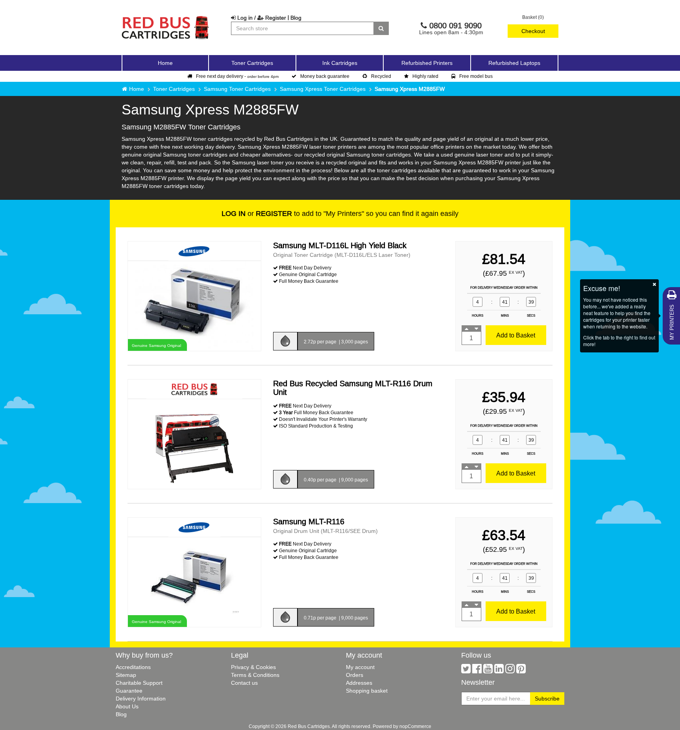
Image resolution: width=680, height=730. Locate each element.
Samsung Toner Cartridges (237, 89)
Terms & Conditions (255, 675)
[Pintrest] (521, 670)
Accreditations (133, 667)
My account (360, 667)
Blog (295, 18)
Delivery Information (141, 698)
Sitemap (126, 675)
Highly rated (425, 76)
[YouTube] (488, 670)
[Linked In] (499, 670)
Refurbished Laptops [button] (514, 63)
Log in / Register (261, 18)
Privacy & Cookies (253, 667)
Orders (354, 675)
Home (165, 63)
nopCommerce (415, 726)
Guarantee (129, 691)
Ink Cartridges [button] (339, 63)
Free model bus (476, 76)
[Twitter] (466, 670)
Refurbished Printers (427, 63)
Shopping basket (367, 691)
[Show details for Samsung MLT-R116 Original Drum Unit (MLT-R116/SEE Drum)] (194, 581)
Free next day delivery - (237, 76)
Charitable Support (139, 683)
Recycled (381, 76)
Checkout (533, 31)
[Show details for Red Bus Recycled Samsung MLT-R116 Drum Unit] (194, 443)
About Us (127, 706)
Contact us (244, 683)
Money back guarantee (324, 76)
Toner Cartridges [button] (252, 63)
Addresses (359, 683)
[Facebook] (477, 670)
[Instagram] (510, 670)
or (257, 213)
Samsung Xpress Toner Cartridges (323, 89)
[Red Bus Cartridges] (166, 18)
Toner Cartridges (174, 89)
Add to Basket (515, 335)
